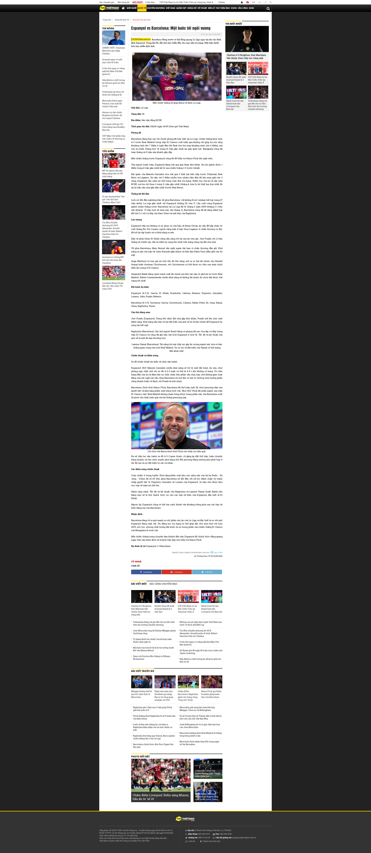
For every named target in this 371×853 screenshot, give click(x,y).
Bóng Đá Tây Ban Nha (142, 20)
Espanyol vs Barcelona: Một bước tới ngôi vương (170, 27)
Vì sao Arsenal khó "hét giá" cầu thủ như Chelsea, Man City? (113, 199)
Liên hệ (192, 841)
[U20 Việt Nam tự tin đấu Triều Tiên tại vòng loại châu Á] (188, 596)
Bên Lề (211, 8)
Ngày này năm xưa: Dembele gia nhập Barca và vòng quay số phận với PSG (163, 695)
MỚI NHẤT (132, 8)
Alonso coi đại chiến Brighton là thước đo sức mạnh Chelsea (112, 115)
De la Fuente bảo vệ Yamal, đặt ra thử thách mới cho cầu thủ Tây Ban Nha (201, 717)
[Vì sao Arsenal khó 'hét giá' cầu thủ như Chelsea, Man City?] (113, 186)
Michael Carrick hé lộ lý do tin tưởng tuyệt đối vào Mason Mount (153, 649)
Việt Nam (170, 8)
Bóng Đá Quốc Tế (122, 20)
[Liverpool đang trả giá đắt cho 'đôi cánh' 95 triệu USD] (113, 273)
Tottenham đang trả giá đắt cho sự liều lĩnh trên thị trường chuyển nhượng (154, 623)
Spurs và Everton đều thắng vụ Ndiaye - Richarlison (152, 657)
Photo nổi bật (140, 756)
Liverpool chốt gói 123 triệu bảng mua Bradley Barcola (113, 127)
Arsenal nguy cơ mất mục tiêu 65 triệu (112, 61)
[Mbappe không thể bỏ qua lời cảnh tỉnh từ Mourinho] (141, 681)
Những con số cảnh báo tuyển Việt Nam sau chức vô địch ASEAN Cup (201, 623)
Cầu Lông (243, 8)
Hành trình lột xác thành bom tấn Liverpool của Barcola (211, 609)
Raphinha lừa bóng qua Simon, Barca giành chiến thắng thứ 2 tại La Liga (154, 737)
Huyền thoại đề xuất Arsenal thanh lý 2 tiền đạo (164, 609)
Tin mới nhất (233, 23)
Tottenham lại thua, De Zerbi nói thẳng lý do (113, 93)
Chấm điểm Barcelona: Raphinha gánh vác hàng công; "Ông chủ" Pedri (188, 695)
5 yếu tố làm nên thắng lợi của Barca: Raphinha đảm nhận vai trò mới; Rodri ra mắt (152, 727)
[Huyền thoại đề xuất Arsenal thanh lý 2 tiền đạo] (165, 596)
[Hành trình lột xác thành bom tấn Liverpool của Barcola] (211, 596)
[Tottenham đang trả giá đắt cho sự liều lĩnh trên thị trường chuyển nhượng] (258, 92)
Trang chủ (107, 20)
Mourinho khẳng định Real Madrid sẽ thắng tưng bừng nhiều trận (201, 734)
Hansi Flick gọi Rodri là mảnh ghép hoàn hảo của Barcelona (211, 694)
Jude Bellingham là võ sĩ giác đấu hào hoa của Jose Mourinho (200, 726)
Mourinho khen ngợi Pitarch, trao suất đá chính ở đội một (112, 103)
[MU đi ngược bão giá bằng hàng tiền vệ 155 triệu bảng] (113, 160)
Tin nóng (108, 28)
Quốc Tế (142, 8)
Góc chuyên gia (106, 2)
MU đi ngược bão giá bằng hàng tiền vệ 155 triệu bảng (112, 173)
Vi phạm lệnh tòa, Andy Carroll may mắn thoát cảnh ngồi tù (152, 640)
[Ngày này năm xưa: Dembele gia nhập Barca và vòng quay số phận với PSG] (165, 681)
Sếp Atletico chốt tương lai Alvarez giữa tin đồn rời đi (200, 660)
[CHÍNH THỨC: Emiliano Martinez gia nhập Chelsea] (113, 37)
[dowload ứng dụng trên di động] (247, 2)
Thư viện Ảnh (223, 8)
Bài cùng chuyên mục (163, 583)
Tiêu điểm (108, 151)
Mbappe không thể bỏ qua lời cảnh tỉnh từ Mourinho (141, 694)
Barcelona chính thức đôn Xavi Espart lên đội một (153, 745)
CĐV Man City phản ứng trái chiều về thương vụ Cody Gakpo (113, 138)
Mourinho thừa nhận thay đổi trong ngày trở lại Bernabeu (199, 743)
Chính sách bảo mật (211, 841)
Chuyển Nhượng (156, 8)
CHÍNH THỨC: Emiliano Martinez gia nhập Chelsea (113, 50)
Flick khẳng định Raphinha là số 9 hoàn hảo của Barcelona (154, 717)
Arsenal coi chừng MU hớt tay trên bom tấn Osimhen (113, 260)
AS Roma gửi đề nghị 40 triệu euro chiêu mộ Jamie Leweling (201, 652)
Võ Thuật (202, 8)
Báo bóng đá (123, 2)
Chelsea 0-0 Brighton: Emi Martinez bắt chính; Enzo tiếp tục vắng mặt (141, 610)
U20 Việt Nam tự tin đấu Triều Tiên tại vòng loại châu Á (164, 2)
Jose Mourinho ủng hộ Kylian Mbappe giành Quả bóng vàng (154, 632)
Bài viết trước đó (142, 671)
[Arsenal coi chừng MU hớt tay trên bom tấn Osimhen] (113, 247)
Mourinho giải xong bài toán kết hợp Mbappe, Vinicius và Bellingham (197, 708)
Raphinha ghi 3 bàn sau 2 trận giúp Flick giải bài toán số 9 (152, 708)
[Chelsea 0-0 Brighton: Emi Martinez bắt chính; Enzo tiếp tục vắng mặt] (141, 596)
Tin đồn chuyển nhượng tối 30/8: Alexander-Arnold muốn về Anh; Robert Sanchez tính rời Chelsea (198, 633)
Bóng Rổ (192, 8)
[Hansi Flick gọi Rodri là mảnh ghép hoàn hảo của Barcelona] (211, 681)
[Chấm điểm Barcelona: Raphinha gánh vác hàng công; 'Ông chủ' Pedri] (188, 681)
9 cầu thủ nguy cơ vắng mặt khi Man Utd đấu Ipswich (199, 643)
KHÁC (251, 8)
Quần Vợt (181, 8)
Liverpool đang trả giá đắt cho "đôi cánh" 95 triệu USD (112, 286)
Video (234, 8)
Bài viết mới (139, 583)
